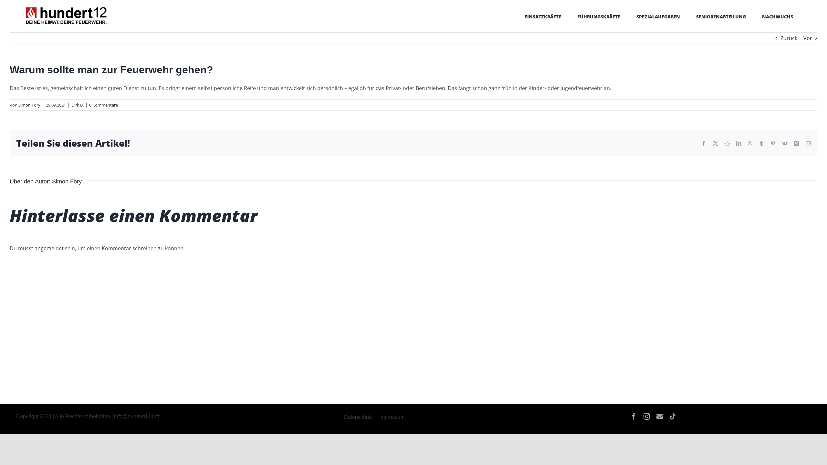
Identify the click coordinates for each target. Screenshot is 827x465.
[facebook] (634, 416)
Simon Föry (29, 105)
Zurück (788, 38)
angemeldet (49, 248)
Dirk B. (77, 105)
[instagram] (647, 416)
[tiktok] (672, 416)
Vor (807, 38)
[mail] (659, 416)
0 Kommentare (103, 105)
